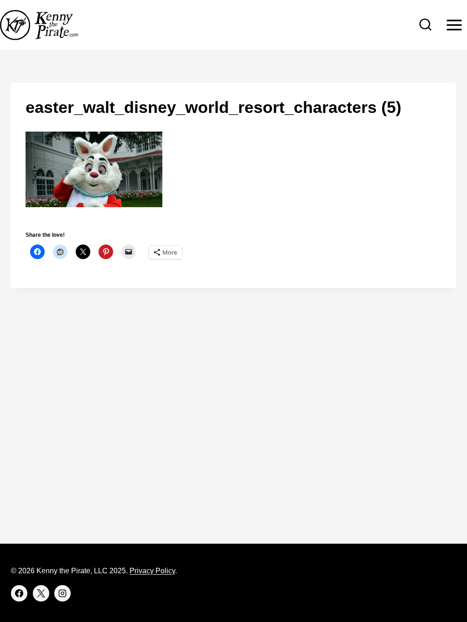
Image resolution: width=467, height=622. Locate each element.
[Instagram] (62, 593)
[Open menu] (454, 24)
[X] (41, 593)
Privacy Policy (152, 571)
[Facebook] (19, 593)
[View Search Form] (425, 25)
